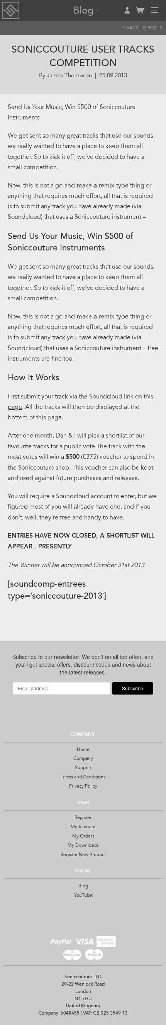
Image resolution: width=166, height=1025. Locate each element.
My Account (83, 826)
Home (83, 749)
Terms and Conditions (83, 777)
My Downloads (83, 845)
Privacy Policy (83, 786)
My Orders (83, 836)
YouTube (83, 895)
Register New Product (83, 854)
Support (83, 767)
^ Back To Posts (142, 28)
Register (83, 817)
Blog (83, 886)
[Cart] (140, 13)
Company (83, 758)
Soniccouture (10, 10)
